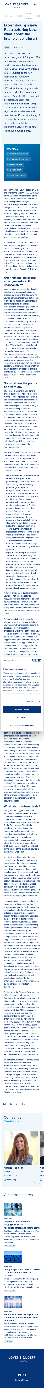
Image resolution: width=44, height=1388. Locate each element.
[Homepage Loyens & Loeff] (16, 5)
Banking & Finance (14, 165)
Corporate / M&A (14, 170)
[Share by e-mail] (17, 1104)
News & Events (29, 16)
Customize (20, 717)
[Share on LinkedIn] (4, 1104)
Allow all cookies (22, 709)
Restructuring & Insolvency (18, 159)
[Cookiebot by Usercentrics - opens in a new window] (31, 660)
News (38, 16)
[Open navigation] (41, 5)
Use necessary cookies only (22, 725)
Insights (19, 16)
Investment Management (17, 154)
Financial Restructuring (16, 175)
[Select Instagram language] (24, 1375)
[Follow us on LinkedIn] (19, 1375)
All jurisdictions (10, 1121)
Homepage (8, 16)
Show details (30, 701)
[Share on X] (10, 1104)
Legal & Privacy (22, 1380)
